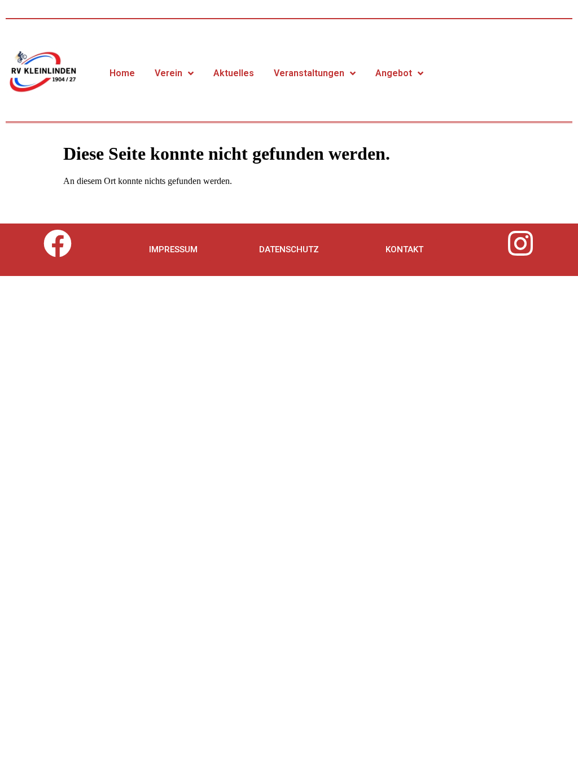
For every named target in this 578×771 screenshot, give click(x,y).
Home (122, 73)
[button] (173, 250)
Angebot (393, 73)
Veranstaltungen (309, 73)
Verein (168, 73)
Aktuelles (233, 73)
